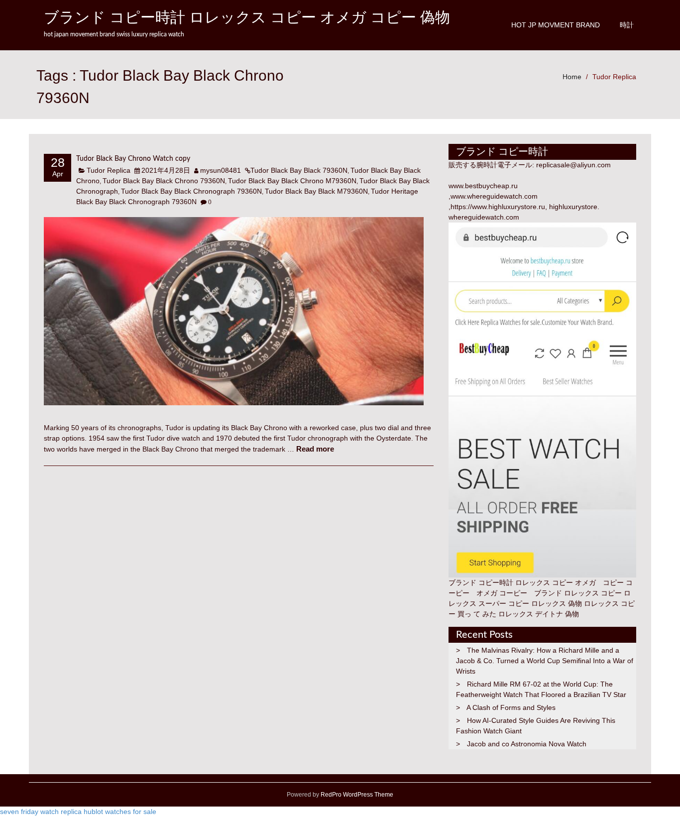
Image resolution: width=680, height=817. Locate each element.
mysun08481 (220, 170)
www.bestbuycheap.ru (483, 186)
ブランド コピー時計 (481, 582)
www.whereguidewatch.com (494, 196)
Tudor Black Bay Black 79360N (298, 170)
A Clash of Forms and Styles (511, 707)
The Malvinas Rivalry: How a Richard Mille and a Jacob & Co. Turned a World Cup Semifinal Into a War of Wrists (544, 660)
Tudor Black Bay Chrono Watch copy (133, 158)
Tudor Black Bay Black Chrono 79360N (164, 181)
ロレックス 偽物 (556, 603)
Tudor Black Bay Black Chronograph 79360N (191, 191)
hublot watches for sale (120, 812)
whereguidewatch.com (484, 217)
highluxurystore (573, 207)
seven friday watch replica (41, 812)
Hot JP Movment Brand (555, 25)
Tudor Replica (614, 77)
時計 (627, 25)
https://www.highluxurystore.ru (498, 207)
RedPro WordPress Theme (356, 794)
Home (572, 77)
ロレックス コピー (593, 593)
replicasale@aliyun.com (573, 165)
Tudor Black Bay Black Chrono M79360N (292, 181)
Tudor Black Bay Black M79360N (316, 191)
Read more (315, 449)
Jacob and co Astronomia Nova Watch (526, 744)
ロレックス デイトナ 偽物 (538, 614)
